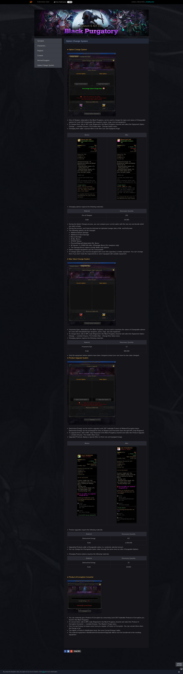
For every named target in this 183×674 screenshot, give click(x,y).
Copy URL (77, 651)
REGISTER (141, 2)
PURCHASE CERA (43, 2)
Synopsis (40, 41)
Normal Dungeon (43, 60)
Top (181, 669)
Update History (179, 664)
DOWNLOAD (150, 2)
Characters (41, 46)
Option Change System (45, 65)
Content (40, 55)
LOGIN (133, 2)
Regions (40, 51)
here (43, 672)
